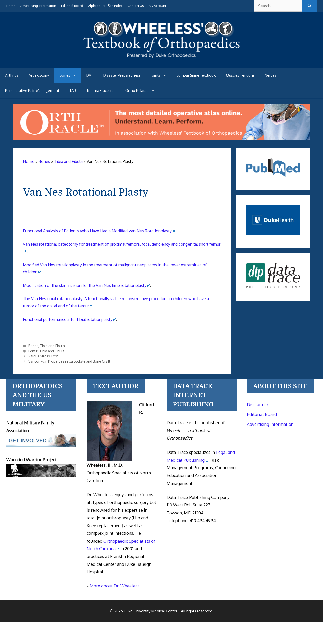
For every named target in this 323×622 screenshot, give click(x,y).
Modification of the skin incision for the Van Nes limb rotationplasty (84, 285)
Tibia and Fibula (52, 346)
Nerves (270, 75)
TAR (72, 90)
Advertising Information (38, 6)
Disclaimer (257, 404)
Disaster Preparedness (122, 75)
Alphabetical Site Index (105, 6)
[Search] (309, 6)
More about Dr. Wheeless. (115, 585)
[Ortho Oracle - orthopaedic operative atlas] (161, 139)
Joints (155, 75)
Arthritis (11, 75)
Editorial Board (72, 6)
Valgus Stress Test (43, 356)
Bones (64, 75)
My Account (157, 6)
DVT (89, 75)
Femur (33, 351)
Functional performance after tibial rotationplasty (67, 319)
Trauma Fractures (100, 90)
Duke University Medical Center (150, 611)
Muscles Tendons (240, 75)
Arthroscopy (39, 75)
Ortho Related (137, 90)
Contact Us (136, 6)
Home (10, 6)
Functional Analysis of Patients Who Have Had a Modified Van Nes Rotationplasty (97, 230)
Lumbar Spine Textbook (196, 75)
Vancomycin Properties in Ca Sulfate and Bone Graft (69, 361)
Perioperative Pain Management (32, 90)
